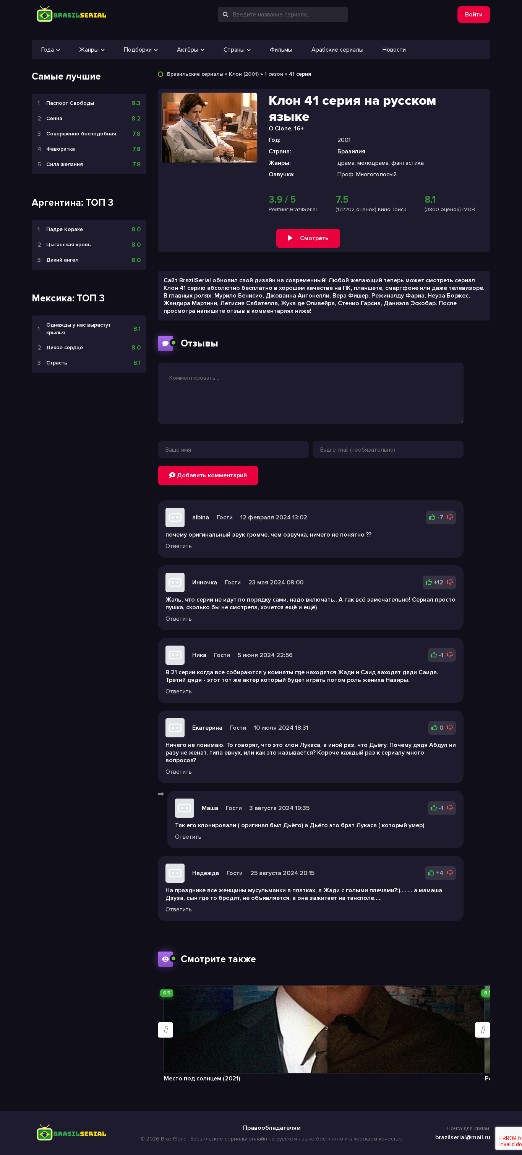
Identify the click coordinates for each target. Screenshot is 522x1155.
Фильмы (281, 50)
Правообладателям (272, 1128)
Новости (394, 50)
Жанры (89, 50)
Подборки (138, 50)
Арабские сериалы (337, 50)
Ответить (178, 546)
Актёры (187, 50)
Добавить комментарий (211, 475)
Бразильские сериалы (195, 74)
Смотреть (314, 238)
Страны (234, 50)
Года (47, 50)
